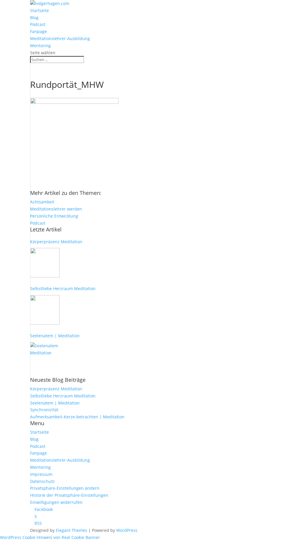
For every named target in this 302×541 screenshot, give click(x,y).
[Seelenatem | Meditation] (45, 357)
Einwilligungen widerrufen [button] (56, 502)
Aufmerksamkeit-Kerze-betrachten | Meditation (77, 417)
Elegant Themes (71, 530)
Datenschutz (42, 481)
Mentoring (40, 45)
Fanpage (38, 31)
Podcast (37, 24)
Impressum (41, 474)
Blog (34, 17)
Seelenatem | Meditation (55, 335)
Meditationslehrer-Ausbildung (60, 38)
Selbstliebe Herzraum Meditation (63, 288)
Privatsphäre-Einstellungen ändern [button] (64, 488)
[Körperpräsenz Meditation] (45, 262)
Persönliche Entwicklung (54, 216)
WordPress (126, 530)
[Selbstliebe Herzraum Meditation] (45, 310)
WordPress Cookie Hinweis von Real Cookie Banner (50, 537)
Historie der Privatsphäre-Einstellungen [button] (69, 495)
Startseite (39, 10)
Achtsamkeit (42, 202)
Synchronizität (44, 409)
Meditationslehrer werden (56, 209)
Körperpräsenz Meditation (56, 241)
